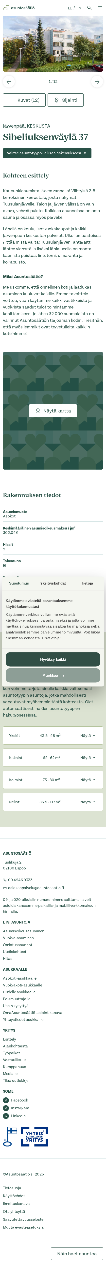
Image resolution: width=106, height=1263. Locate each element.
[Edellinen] (9, 82)
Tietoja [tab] (87, 583)
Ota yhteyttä (14, 1211)
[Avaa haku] (89, 8)
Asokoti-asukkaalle (19, 978)
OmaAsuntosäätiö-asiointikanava (32, 1013)
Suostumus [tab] (19, 583)
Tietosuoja (12, 1188)
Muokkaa (50, 675)
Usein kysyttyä (16, 1006)
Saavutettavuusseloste (23, 1219)
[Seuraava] (97, 82)
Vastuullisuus (15, 1060)
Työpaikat (11, 1053)
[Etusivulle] (19, 8)
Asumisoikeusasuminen (23, 931)
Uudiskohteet (14, 952)
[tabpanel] (53, 44)
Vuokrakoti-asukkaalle (22, 985)
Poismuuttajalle (16, 999)
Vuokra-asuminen (18, 938)
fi (70, 8)
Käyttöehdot (14, 1196)
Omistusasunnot (17, 945)
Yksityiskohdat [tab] (53, 583)
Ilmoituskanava (16, 1204)
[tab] (24, 100)
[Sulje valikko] (100, 8)
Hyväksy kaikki (53, 659)
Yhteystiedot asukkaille (23, 1019)
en (78, 8)
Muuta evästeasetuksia (23, 1227)
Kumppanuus (14, 1067)
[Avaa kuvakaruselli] (53, 44)
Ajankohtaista (15, 1046)
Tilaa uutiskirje (15, 1080)
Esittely (9, 1039)
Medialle (10, 1074)
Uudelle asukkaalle (19, 992)
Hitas (7, 958)
